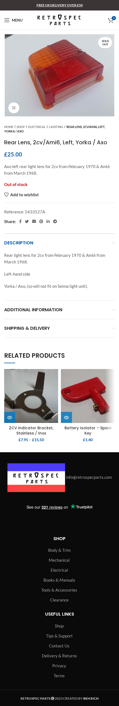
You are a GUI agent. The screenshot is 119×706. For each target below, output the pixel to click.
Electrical (37, 127)
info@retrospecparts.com (89, 477)
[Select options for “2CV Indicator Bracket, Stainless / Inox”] (9, 417)
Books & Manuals (59, 579)
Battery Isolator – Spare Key (88, 430)
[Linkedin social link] (48, 221)
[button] (66, 417)
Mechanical (59, 560)
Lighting (56, 127)
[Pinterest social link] (41, 221)
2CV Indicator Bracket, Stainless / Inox (31, 430)
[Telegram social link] (55, 221)
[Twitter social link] (26, 221)
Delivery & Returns (59, 655)
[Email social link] (34, 221)
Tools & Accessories (59, 589)
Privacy (59, 665)
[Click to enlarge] (13, 107)
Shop (21, 127)
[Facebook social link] (20, 221)
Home (8, 127)
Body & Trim (59, 550)
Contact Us (59, 645)
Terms (59, 675)
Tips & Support (59, 635)
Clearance (59, 599)
